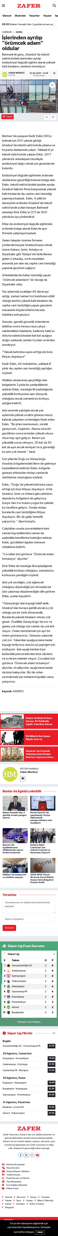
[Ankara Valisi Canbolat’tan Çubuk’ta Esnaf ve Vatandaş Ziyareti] (42, 835)
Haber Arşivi (12, 1188)
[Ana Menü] (3, 6)
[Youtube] (37, 1155)
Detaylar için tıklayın (29, 1022)
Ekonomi (20, 15)
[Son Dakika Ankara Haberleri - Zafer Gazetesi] (29, 5)
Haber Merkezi (29, 772)
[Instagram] (31, 1155)
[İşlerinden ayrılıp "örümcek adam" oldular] (29, 96)
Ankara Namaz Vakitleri (17, 1171)
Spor (18, 1200)
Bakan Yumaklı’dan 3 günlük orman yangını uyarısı (29, 24)
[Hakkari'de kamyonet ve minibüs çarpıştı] (15, 865)
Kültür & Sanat (37, 1204)
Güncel (6, 15)
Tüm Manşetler (13, 1182)
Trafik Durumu (13, 1175)
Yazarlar (34, 15)
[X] (26, 1155)
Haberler (7, 32)
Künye (33, 1197)
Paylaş (9, 116)
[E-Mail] (22, 778)
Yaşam (47, 15)
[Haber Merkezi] (10, 774)
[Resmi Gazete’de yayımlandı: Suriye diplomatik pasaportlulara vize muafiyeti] (42, 803)
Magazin (9, 1207)
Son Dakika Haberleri (16, 1185)
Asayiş (29, 1200)
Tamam (40, 1232)
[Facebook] (20, 1155)
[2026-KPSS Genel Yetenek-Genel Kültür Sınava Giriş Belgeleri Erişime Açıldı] (42, 865)
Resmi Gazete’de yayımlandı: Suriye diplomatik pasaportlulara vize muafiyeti (41, 818)
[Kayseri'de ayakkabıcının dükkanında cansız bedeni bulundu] (15, 835)
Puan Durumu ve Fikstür (18, 1178)
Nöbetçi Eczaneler (15, 1164)
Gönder (9, 928)
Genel (19, 32)
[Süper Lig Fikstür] (53, 1033)
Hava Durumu (13, 1168)
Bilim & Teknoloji (45, 1200)
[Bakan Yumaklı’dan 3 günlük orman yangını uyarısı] (15, 803)
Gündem (20, 1204)
